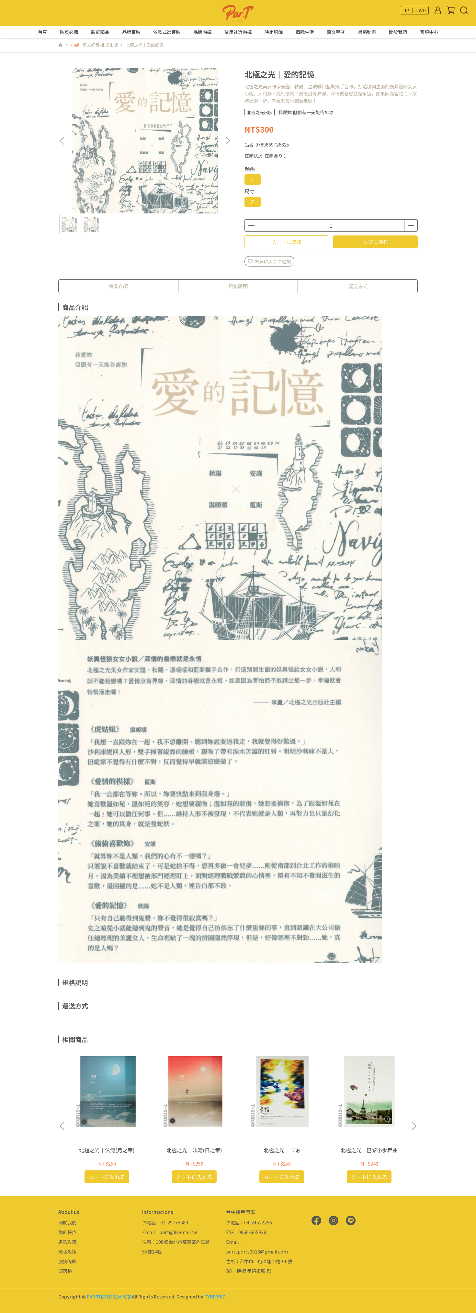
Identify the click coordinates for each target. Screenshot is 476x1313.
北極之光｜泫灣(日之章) (194, 1150)
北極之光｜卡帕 (282, 1150)
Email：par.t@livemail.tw (169, 1232)
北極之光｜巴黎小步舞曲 (369, 1150)
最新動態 (367, 32)
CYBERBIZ (214, 1296)
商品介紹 (118, 286)
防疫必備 (69, 32)
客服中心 (429, 32)
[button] (228, 141)
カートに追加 (286, 241)
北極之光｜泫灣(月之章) (107, 1150)
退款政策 (67, 1242)
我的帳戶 (67, 1232)
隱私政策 (67, 1251)
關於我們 (398, 32)
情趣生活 (305, 32)
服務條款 (67, 1261)
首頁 (42, 32)
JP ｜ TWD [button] (415, 10)
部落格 (65, 1271)
